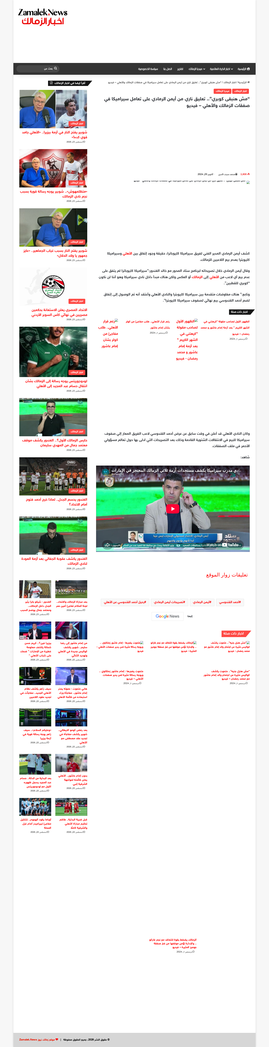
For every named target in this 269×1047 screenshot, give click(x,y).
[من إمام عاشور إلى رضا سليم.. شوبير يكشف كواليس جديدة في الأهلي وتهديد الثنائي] (71, 630)
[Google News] (168, 616)
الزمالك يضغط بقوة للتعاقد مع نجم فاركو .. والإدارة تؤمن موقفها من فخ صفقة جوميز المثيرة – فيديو (173, 943)
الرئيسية (242, 68)
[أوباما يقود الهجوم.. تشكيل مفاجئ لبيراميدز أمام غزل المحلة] (35, 807)
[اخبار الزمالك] (43, 17)
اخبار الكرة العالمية (220, 68)
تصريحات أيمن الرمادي (168, 602)
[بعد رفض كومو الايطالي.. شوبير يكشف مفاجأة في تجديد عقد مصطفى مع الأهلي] (71, 717)
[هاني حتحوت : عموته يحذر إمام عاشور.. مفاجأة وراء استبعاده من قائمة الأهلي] (71, 676)
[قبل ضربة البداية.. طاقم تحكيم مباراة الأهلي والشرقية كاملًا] (71, 807)
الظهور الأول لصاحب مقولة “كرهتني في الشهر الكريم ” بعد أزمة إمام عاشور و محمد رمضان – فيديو (225, 328)
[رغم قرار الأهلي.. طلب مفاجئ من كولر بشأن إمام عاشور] (107, 334)
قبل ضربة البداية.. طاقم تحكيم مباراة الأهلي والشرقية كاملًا (73, 824)
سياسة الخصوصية (148, 68)
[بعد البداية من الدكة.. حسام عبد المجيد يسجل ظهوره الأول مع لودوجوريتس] (35, 764)
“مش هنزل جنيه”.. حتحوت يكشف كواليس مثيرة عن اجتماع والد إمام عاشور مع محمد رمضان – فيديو (227, 675)
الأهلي (127, 254)
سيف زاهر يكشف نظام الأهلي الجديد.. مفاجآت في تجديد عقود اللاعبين (35, 693)
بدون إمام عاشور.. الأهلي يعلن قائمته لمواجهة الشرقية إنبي (72, 780)
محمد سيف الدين (226, 174)
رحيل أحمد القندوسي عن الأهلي (124, 602)
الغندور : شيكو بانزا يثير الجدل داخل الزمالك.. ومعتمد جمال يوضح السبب (35, 606)
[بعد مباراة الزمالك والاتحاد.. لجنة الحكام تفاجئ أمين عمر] (71, 589)
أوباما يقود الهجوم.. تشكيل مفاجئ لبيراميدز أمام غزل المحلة (35, 824)
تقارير (180, 68)
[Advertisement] (175, 31)
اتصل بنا (167, 68)
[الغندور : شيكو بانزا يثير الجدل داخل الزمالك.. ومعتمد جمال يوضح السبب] (35, 589)
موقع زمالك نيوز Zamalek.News (37, 1039)
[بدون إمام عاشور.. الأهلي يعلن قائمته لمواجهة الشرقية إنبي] (71, 763)
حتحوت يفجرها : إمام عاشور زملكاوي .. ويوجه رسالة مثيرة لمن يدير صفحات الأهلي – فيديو (121, 675)
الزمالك (197, 277)
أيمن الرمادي (201, 602)
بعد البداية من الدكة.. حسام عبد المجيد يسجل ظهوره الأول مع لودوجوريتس (35, 782)
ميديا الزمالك (195, 68)
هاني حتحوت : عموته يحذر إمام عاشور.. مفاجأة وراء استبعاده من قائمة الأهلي (72, 693)
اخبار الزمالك (230, 82)
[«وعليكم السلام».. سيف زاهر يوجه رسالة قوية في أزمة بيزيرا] (35, 717)
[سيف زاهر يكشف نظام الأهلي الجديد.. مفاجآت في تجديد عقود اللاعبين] (35, 676)
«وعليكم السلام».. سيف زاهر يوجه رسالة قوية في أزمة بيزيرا (37, 734)
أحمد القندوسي (229, 602)
